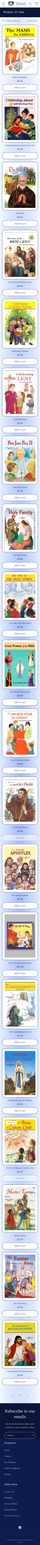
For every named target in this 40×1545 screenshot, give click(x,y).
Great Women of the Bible (20, 692)
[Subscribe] (32, 1435)
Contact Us (9, 1492)
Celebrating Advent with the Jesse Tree (20, 145)
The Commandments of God (20, 1032)
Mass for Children (20, 77)
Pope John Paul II (20, 487)
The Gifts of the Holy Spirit (20, 623)
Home (7, 1450)
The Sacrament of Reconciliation (20, 1371)
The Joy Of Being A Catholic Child (20, 1168)
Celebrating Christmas (20, 351)
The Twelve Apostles (20, 895)
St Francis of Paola (20, 827)
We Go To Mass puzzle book (20, 963)
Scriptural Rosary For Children (20, 1100)
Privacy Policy (10, 1504)
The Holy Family (20, 555)
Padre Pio (20, 213)
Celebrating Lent (20, 419)
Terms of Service (12, 1516)
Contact (7, 1456)
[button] (3, 4)
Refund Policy (10, 1510)
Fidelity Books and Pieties (19, 1540)
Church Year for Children (20, 760)
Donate (7, 1474)
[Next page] (27, 1395)
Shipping (8, 1498)
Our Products (10, 1462)
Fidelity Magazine (12, 1468)
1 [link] (12, 1395)
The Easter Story (20, 1303)
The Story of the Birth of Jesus (20, 282)
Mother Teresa (20, 1236)
